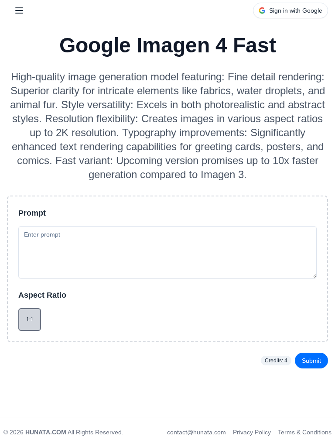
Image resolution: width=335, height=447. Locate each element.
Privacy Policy (252, 432)
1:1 (30, 319)
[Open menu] (19, 10)
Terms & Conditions (305, 432)
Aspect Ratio (42, 295)
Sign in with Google (295, 10)
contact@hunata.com (196, 432)
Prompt (32, 213)
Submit (311, 360)
